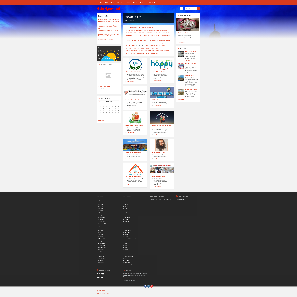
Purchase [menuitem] (190, 289)
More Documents (101, 282)
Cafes (135, 33)
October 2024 (101, 245)
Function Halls (140, 38)
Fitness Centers (130, 38)
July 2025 (100, 228)
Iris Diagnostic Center (190, 51)
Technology (127, 262)
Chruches (141, 33)
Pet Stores (141, 48)
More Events (101, 120)
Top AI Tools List (130, 53)
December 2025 (101, 217)
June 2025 (100, 230)
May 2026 (100, 206)
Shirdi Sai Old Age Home (133, 152)
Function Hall (127, 230)
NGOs (133, 45)
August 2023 (101, 262)
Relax (126, 247)
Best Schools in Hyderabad (151, 30)
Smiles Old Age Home (158, 152)
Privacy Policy (99, 291)
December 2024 (101, 243)
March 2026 (100, 210)
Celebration (127, 215)
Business (127, 213)
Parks (134, 48)
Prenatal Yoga (154, 48)
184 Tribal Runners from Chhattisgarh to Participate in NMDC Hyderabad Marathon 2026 (107, 26)
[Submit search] (198, 8)
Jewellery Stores (137, 43)
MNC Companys (154, 43)
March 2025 (100, 236)
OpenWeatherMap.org (111, 58)
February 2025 (101, 239)
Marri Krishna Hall (183, 33)
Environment (127, 223)
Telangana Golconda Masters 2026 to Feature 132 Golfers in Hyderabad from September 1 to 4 (108, 21)
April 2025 (100, 234)
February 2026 (101, 213)
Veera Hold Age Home (158, 176)
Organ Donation (150, 45)
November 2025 (101, 219)
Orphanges (128, 48)
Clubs (155, 33)
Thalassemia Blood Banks (152, 50)
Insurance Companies (164, 40)
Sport (126, 258)
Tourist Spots (140, 53)
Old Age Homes (130, 81)
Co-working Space (164, 33)
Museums (128, 45)
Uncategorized (128, 264)
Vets (147, 53)
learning (126, 236)
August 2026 (101, 200)
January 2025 (101, 241)
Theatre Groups (164, 50)
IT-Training (128, 43)
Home (126, 20)
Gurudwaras (149, 38)
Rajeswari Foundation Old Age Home (161, 126)
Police (147, 48)
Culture (126, 219)
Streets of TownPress (104, 86)
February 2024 (101, 256)
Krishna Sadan (156, 100)
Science (126, 249)
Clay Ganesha (149, 33)
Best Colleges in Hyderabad (146, 27)
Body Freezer (129, 33)
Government (127, 232)
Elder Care (157, 35)
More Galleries (102, 92)
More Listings (181, 42)
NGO (126, 243)
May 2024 (100, 252)
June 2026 (100, 204)
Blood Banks (163, 30)
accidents (127, 200)
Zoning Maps (100, 277)
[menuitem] (100, 2)
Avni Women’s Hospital (191, 89)
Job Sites (146, 43)
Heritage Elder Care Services (134, 100)
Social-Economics (129, 256)
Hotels (134, 40)
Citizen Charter (100, 273)
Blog (126, 208)
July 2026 (100, 202)
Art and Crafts (133, 27)
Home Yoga (157, 38)
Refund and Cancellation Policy (103, 293)
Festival (126, 228)
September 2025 (102, 223)
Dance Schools (138, 35)
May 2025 (100, 232)
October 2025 (101, 221)
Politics (126, 245)
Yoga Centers (154, 53)
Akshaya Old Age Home (132, 72)
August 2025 (101, 226)
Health (126, 234)
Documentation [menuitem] (183, 289)
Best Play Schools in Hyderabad (134, 30)
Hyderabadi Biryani (142, 40)
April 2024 (100, 254)
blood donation (128, 210)
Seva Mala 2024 (128, 254)
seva (126, 252)
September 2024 (102, 247)
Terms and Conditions (101, 290)
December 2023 (101, 258)
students (127, 260)
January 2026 (101, 215)
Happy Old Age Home (158, 72)
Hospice (164, 38)
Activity (126, 202)
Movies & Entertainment (130, 239)
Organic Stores (160, 45)
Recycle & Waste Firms (131, 50)
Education (127, 221)
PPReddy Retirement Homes (134, 125)
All (126, 27)
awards (126, 206)
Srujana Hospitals (189, 75)
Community (127, 217)
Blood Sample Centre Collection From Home (190, 64)
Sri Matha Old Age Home (133, 176)
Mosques (162, 43)
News (126, 241)
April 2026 (100, 208)
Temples (141, 50)
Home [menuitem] (177, 289)
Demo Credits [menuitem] (197, 289)
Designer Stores (148, 35)
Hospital (128, 40)
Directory (132, 20)
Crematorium (129, 35)
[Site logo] (108, 10)
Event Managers (166, 35)
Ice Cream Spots (153, 40)
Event (126, 226)
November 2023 (101, 260)
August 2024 (101, 249)
